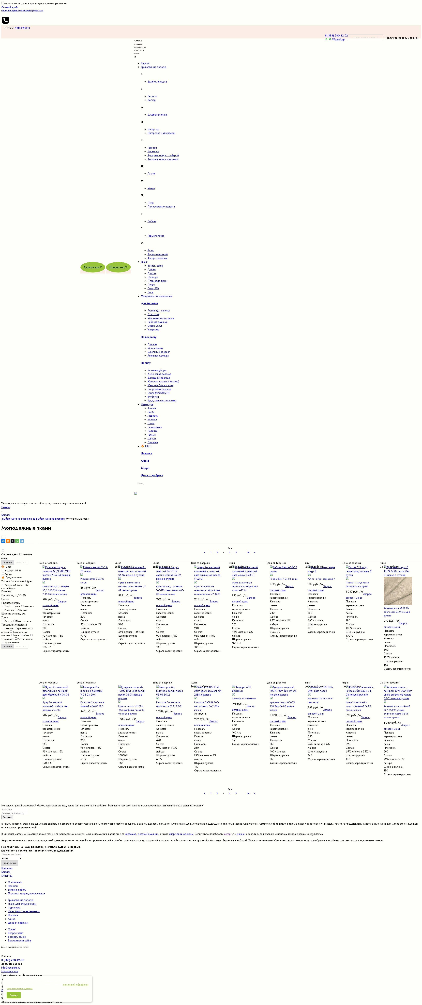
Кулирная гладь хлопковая (163, 159)
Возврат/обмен (17, 937)
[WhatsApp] (17, 541)
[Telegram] (22, 541)
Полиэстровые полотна (161, 206)
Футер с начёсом (157, 258)
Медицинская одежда (161, 318)
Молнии (152, 419)
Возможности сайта (19, 940)
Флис (151, 250)
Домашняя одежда (159, 378)
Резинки (152, 431)
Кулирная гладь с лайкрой (163, 155)
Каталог (5, 872)
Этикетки (153, 442)
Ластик (151, 173)
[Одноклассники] (8, 541)
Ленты (151, 412)
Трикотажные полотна (20, 900)
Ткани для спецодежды (22, 904)
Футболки (153, 397)
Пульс (151, 285)
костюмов (130, 834)
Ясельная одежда (158, 356)
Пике (151, 203)
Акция (11, 919)
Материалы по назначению (24, 911)
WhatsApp (338, 39)
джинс (240, 834)
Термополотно (156, 236)
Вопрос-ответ (15, 933)
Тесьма (152, 435)
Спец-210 (153, 288)
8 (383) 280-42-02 (336, 35)
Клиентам (6, 876)
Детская (152, 344)
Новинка (13, 915)
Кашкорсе (153, 151)
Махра (151, 188)
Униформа (153, 329)
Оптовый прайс (22, 8)
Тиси (150, 292)
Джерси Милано (157, 115)
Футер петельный (158, 254)
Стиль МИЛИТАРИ (158, 393)
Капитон (152, 148)
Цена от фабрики (18, 923)
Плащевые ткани (157, 281)
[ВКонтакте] (3, 541)
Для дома (153, 314)
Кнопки (152, 408)
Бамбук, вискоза (157, 82)
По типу (146, 363)
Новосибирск (22, 27)
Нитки (151, 423)
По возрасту (148, 337)
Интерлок (153, 129)
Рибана (152, 221)
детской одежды (148, 834)
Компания (7, 868)
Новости (13, 886)
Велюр (152, 100)
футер (227, 834)
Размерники (155, 427)
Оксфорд (153, 277)
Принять (14, 995)
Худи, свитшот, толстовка (162, 400)
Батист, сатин (155, 266)
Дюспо (152, 273)
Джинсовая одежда (159, 374)
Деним (152, 269)
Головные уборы (157, 370)
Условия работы (17, 890)
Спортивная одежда (159, 389)
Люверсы (153, 416)
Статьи (11, 929)
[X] (13, 541)
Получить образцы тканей (365, 37)
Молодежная (155, 348)
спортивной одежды (181, 834)
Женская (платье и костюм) (163, 381)
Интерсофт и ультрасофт (161, 133)
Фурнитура (14, 907)
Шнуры (152, 438)
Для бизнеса (149, 303)
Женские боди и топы (160, 385)
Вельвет (152, 96)
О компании (15, 882)
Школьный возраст (159, 352)
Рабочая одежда (157, 322)
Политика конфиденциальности (26, 893)
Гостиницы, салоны (159, 310)
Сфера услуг (155, 326)
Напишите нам (9, 971)
